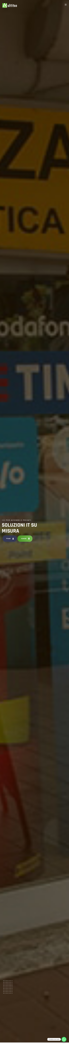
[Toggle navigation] (65, 4)
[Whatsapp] (64, 1039)
